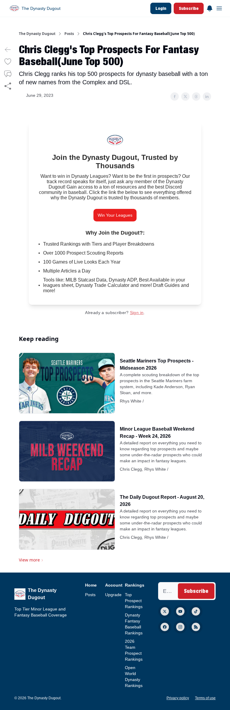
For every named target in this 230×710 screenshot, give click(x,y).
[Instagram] (180, 627)
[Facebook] (164, 627)
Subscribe (189, 8)
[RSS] (195, 627)
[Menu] (209, 7)
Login (160, 8)
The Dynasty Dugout (37, 33)
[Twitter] (164, 611)
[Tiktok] (195, 611)
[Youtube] (180, 611)
